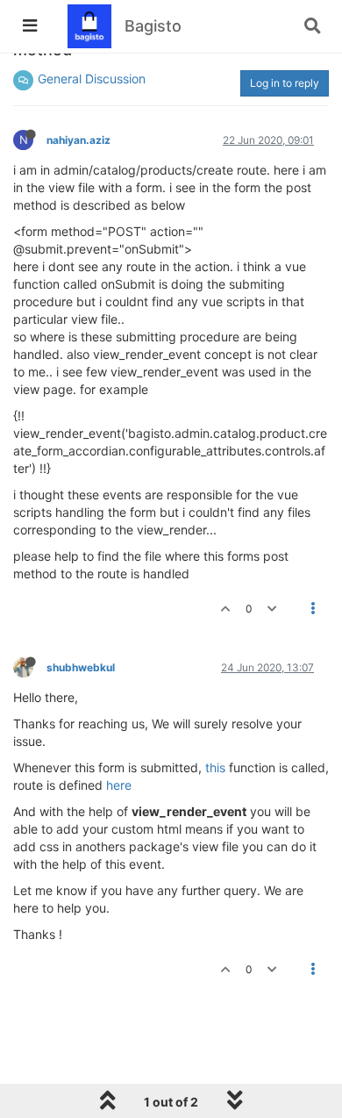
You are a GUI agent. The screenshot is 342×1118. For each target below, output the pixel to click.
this (215, 767)
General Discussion (92, 78)
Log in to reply (284, 83)
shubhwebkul (80, 667)
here (119, 785)
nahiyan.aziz (78, 140)
